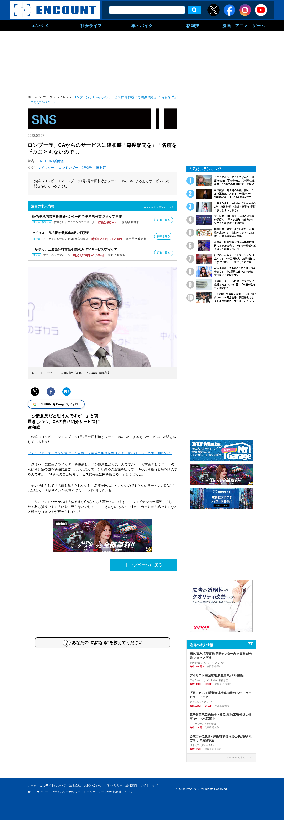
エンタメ (40, 25)
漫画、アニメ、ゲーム (243, 25)
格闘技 (192, 25)
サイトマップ (149, 785)
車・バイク (142, 25)
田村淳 (101, 167)
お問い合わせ (93, 785)
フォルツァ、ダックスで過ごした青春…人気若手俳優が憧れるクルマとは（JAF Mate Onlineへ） (100, 453)
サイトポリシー (38, 791)
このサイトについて (53, 785)
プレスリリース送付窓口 (121, 785)
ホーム (32, 785)
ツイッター (46, 167)
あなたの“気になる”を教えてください (107, 642)
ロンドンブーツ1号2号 (75, 167)
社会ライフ (91, 25)
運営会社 (75, 785)
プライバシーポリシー (65, 791)
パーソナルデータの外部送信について (108, 791)
